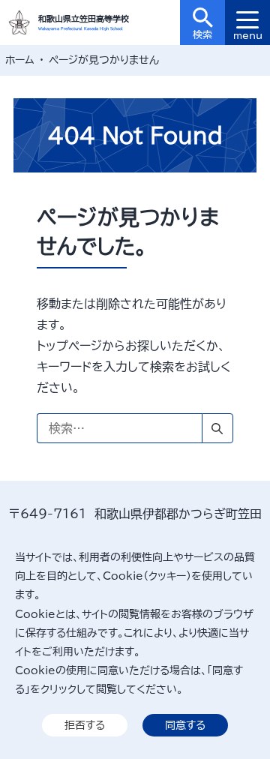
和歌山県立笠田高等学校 (83, 18)
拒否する (84, 724)
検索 (202, 35)
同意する (185, 724)
